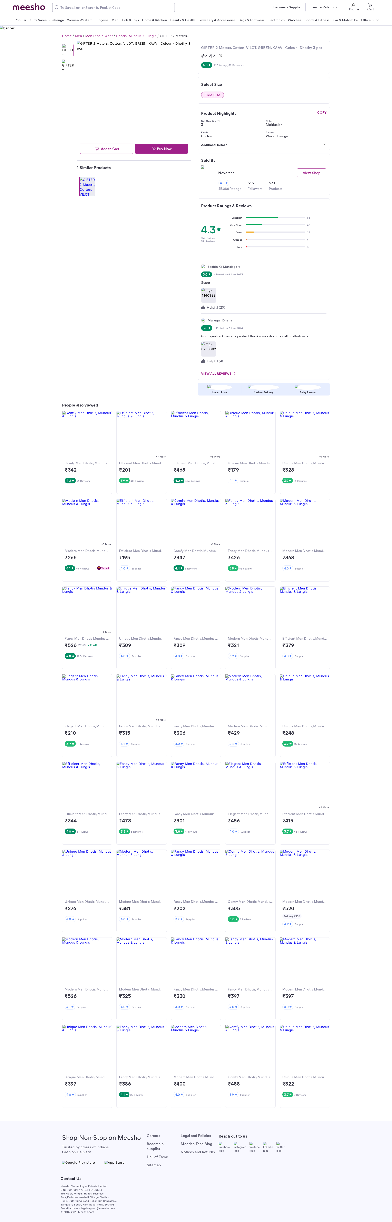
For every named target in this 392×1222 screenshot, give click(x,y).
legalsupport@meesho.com (98, 1208)
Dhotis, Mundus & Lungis (136, 36)
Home (67, 36)
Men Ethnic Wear (99, 36)
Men (78, 36)
